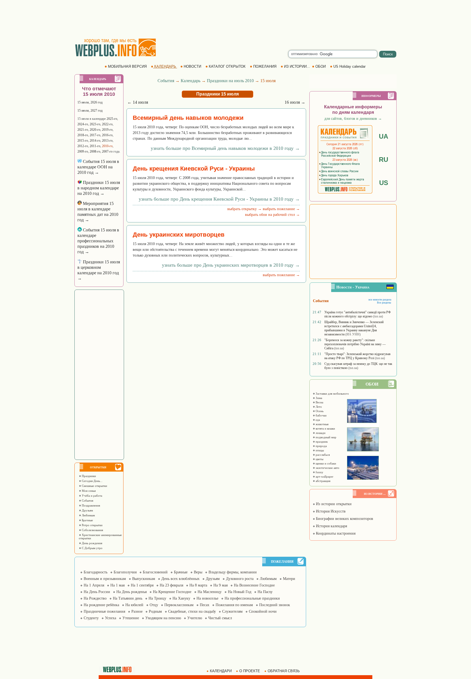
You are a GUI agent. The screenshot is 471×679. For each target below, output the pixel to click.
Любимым (88, 515)
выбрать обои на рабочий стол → (272, 215)
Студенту (91, 618)
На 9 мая (220, 585)
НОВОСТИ (192, 66)
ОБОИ (320, 66)
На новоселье (207, 598)
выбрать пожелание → (281, 209)
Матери (289, 579)
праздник (321, 441)
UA (383, 136)
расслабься (322, 454)
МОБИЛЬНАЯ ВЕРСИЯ (127, 66)
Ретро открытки (91, 525)
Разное (137, 611)
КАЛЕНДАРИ (221, 671)
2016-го (107, 135)
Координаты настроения (335, 533)
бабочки (321, 415)
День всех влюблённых (180, 579)
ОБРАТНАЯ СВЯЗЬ (284, 671)
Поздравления (90, 505)
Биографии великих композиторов (344, 519)
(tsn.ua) (378, 316)
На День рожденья (131, 592)
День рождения (91, 543)
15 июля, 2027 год (89, 110)
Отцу (154, 605)
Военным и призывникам (105, 579)
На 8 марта (198, 585)
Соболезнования (92, 530)
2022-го (107, 124)
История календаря (331, 526)
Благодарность (95, 572)
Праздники (88, 476)
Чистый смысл (220, 618)
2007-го (107, 151)
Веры (198, 572)
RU (383, 159)
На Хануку (181, 598)
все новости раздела (380, 299)
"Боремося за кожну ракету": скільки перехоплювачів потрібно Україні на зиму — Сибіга (355, 344)
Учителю (194, 618)
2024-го (82, 124)
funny (319, 472)
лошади (320, 432)
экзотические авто (327, 467)
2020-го (95, 130)
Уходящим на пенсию (163, 618)
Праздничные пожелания (104, 611)
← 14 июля (137, 102)
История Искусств (330, 511)
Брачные (87, 520)
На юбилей (134, 605)
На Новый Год (239, 592)
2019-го (107, 130)
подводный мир (325, 437)
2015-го (82, 140)
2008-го (95, 151)
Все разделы (384, 302)
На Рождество (95, 598)
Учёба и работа (91, 495)
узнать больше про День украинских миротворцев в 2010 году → (231, 265)
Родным (155, 611)
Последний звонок (274, 605)
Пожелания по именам (234, 605)
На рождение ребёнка (101, 605)
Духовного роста (239, 579)
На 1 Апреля (94, 585)
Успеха (110, 618)
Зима (318, 398)
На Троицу (157, 598)
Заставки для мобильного (332, 393)
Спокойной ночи (263, 611)
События (87, 500)
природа (321, 446)
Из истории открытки (333, 504)
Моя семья (88, 490)
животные (322, 424)
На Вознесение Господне (254, 585)
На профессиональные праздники (252, 598)
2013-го (107, 140)
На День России (97, 592)
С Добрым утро (91, 548)
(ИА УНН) (353, 334)
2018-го (82, 135)
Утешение (130, 618)
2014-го (95, 140)
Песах (204, 605)
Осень (319, 411)
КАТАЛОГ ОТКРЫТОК (227, 66)
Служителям (232, 611)
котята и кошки (325, 428)
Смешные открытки (94, 485)
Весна (319, 402)
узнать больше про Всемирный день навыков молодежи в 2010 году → (225, 148)
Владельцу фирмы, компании (233, 572)
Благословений (155, 572)
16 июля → (295, 102)
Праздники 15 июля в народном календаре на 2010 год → (98, 188)
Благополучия (125, 572)
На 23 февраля (171, 585)
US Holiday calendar (349, 66)
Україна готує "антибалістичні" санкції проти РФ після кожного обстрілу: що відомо (357, 314)
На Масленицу (210, 592)
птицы (319, 450)
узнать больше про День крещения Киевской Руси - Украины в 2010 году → (219, 199)
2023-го (95, 124)
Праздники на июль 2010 (230, 80)
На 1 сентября (142, 585)
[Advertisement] (235, 19)
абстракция (322, 481)
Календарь (190, 80)
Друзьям (87, 510)
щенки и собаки (325, 463)
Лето (318, 406)
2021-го (82, 130)
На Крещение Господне (172, 592)
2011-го (95, 146)
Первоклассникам (179, 605)
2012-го (82, 146)
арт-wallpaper (324, 476)
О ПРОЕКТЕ (249, 671)
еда (317, 419)
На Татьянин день (127, 598)
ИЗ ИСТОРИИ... (297, 66)
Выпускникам (143, 579)
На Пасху (265, 592)
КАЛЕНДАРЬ (165, 66)
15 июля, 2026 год (89, 102)
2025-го (112, 119)
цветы (319, 459)
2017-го (95, 135)
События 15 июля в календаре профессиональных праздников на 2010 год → (98, 241)
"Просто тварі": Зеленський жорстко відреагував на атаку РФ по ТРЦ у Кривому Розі (357, 356)
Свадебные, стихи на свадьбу (192, 611)
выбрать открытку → (244, 209)
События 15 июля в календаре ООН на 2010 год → (98, 167)
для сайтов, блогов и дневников (353, 119)
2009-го (82, 151)
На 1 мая (117, 585)
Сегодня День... (91, 481)
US (383, 182)
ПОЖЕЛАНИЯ (264, 66)
